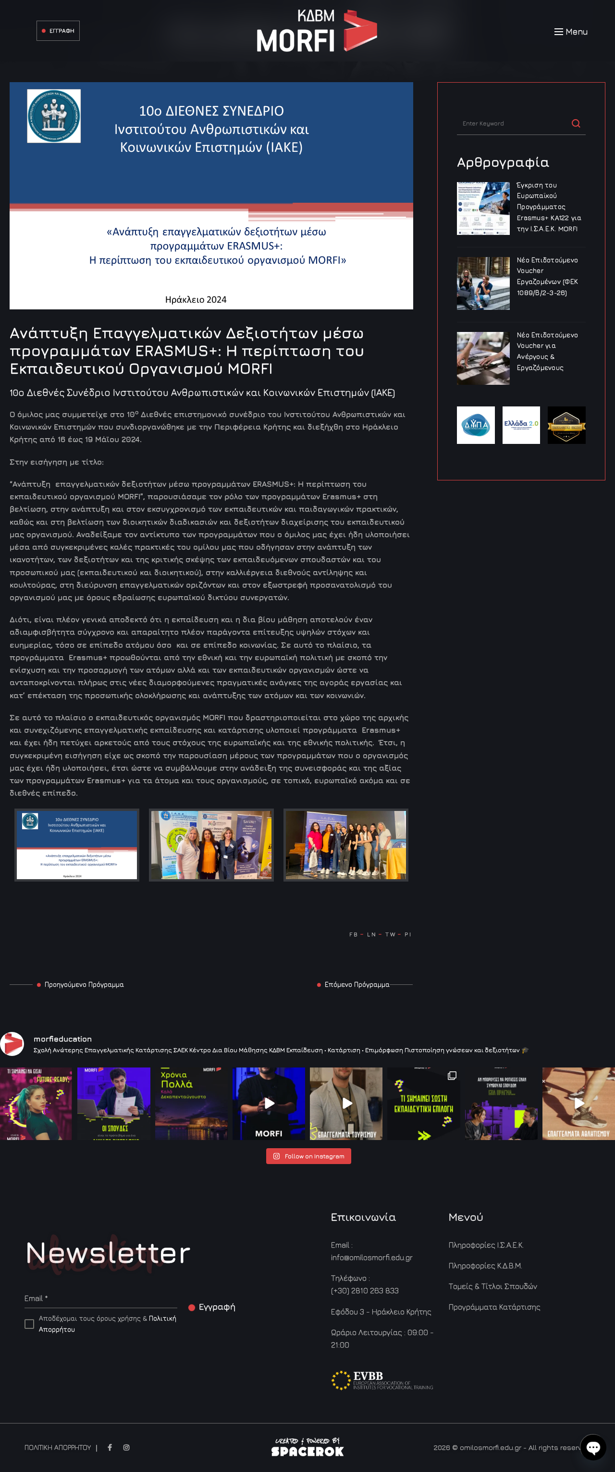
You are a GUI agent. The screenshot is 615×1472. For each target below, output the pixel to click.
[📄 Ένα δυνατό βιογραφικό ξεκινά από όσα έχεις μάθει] (113, 1103)
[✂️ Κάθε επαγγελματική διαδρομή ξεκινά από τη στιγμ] (269, 1103)
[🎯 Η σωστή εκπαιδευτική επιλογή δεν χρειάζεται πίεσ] (423, 1103)
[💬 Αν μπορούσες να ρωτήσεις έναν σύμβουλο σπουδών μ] (501, 1103)
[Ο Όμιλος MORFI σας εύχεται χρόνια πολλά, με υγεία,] (191, 1103)
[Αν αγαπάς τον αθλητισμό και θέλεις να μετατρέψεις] (578, 1103)
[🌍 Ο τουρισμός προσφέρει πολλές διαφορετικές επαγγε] (346, 1103)
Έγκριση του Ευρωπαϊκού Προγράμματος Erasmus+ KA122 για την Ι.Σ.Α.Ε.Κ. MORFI (549, 207)
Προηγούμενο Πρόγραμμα (84, 984)
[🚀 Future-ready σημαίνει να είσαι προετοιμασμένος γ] (36, 1103)
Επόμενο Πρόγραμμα (357, 984)
